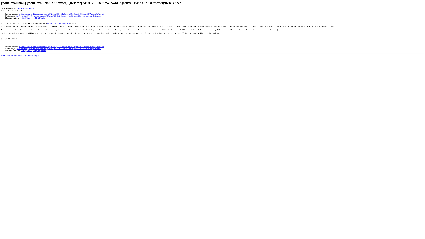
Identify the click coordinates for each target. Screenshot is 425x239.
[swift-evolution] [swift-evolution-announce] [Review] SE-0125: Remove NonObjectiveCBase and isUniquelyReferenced (61, 14)
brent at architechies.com (25, 8)
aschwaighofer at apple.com (58, 23)
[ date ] (23, 18)
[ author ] (43, 18)
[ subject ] (36, 18)
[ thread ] (29, 18)
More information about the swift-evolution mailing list (20, 56)
